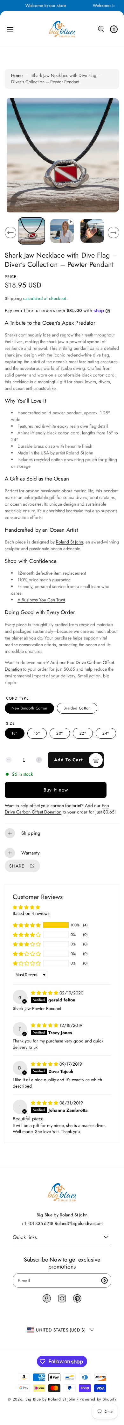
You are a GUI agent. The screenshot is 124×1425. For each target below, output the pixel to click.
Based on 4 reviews (31, 913)
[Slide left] (10, 232)
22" (82, 733)
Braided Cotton (77, 708)
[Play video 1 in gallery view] (62, 230)
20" (59, 733)
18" (14, 733)
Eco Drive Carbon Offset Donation (57, 808)
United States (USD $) (61, 1330)
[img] (45, 993)
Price (11, 277)
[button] (10, 29)
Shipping (13, 298)
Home (17, 75)
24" (105, 733)
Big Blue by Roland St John (50, 1399)
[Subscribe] (104, 1280)
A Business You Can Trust (41, 600)
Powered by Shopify (97, 1399)
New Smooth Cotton (29, 708)
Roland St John (69, 542)
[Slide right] (113, 232)
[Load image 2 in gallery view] (92, 230)
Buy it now (56, 789)
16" (37, 733)
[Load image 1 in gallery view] (31, 231)
